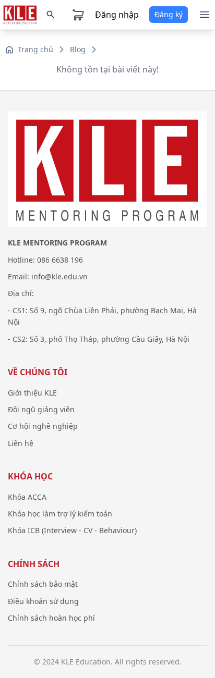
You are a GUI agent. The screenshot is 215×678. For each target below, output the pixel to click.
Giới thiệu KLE (32, 393)
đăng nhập (117, 14)
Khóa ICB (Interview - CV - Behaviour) (72, 530)
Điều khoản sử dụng (43, 601)
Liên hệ (20, 443)
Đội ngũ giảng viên (41, 409)
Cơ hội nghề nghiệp (43, 426)
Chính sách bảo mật (43, 584)
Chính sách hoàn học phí (51, 618)
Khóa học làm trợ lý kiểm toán (60, 514)
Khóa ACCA (27, 497)
